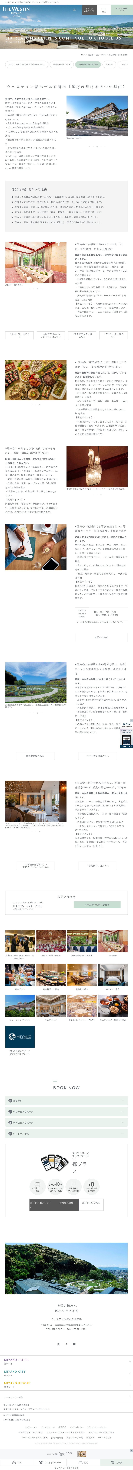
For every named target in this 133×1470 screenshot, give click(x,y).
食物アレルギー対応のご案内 (101, 1432)
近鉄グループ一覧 (75, 1438)
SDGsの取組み (105, 1438)
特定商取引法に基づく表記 (31, 1432)
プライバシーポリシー (98, 1427)
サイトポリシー (77, 1427)
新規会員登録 (66, 1202)
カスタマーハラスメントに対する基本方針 (65, 1432)
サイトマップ (31, 1427)
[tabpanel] (97, 119)
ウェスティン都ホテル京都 (66, 1468)
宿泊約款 (62, 1427)
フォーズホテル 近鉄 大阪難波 (16, 1405)
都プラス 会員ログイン (40, 1204)
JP (74, 10)
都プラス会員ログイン (89, 10)
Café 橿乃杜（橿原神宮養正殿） (17, 1420)
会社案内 (90, 1438)
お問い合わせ (57, 1438)
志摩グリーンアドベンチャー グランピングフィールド (26, 1409)
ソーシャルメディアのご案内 (34, 1438)
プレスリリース (48, 1427)
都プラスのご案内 (91, 1202)
